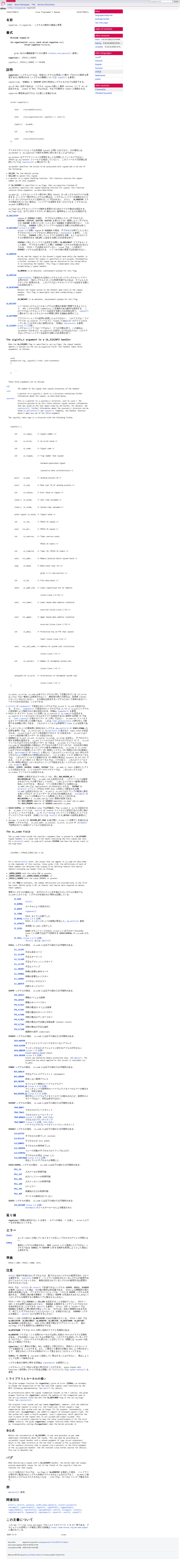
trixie (97, 39)
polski (98, 79)
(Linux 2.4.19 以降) (28, 938)
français (98, 68)
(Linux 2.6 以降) (21, 228)
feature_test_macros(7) (60, 53)
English (98, 64)
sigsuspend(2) (44, 1510)
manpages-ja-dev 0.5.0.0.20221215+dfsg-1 (53, 1542)
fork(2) (11, 1276)
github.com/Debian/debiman (33, 1555)
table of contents (104, 29)
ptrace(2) (22, 789)
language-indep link (104, 15)
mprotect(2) (13, 1492)
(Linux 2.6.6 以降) (27, 919)
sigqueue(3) (24, 706)
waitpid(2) (67, 233)
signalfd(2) (52, 1507)
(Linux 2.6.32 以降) (30, 1086)
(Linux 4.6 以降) (28, 1055)
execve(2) (26, 1278)
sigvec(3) (56, 1512)
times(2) (36, 752)
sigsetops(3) (49, 1363)
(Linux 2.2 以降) (20, 326)
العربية (98, 57)
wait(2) (41, 1306)
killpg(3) (66, 1510)
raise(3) (37, 1287)
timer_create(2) (21, 718)
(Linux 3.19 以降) (28, 1050)
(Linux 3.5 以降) (28, 1205)
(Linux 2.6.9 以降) (30, 1158)
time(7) (18, 765)
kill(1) (11, 1505)
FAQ (33, 4)
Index (9, 4)
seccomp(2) (80, 794)
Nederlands (100, 75)
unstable (99, 47)
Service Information (46, 4)
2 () (100, 89)
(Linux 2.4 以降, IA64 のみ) (33, 1117)
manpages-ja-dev (20, 8)
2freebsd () (103, 93)
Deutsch (98, 61)
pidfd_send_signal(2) (46, 1505)
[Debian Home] (3, 5)
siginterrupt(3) (15, 1512)
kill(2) (11, 706)
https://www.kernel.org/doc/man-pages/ (69, 1527)
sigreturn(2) (28, 162)
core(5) (66, 1512)
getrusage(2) (22, 752)
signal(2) (40, 1507)
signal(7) (62, 77)
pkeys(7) (78, 1058)
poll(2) (38, 810)
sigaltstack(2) (25, 278)
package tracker (102, 19)
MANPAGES (11, 1)
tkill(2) (29, 940)
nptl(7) (46, 1388)
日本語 (98, 72)
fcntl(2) (53, 815)
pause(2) (30, 1505)
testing (10, 8)
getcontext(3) (33, 411)
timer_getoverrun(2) (61, 721)
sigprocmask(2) (15, 1510)
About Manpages (22, 4)
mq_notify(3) (63, 728)
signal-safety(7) (77, 1370)
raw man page (101, 23)
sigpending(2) (66, 1507)
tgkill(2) (46, 940)
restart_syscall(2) (67, 1505)
